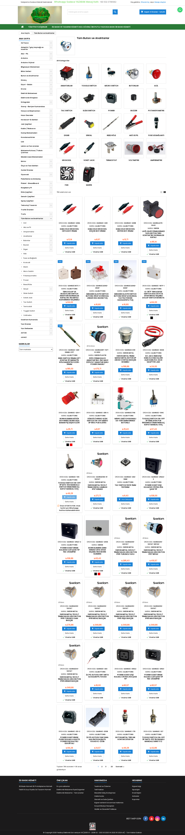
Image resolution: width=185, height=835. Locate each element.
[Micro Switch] (111, 74)
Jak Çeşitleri (26, 124)
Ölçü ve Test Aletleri (29, 166)
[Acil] (156, 74)
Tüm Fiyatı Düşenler (37, 27)
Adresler (135, 796)
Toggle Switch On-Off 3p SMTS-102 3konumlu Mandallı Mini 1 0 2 (153, 739)
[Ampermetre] (156, 148)
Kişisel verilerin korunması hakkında (108, 802)
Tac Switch (27, 302)
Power (26, 280)
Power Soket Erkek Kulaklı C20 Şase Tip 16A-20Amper (153, 677)
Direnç (24, 80)
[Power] (111, 98)
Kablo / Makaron (28, 128)
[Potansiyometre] (156, 98)
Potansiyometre (29, 275)
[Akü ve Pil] (134, 123)
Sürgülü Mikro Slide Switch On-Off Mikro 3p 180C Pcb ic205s (97, 420)
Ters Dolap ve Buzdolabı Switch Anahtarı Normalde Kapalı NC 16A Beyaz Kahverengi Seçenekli (69, 295)
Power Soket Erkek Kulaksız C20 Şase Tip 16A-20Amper (69, 550)
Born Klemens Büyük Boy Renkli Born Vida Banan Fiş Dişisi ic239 (69, 420)
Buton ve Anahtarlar (30, 76)
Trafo (23, 214)
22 (112, 766)
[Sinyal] (89, 123)
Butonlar (26, 240)
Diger (25, 249)
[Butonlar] (134, 74)
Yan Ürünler (26, 324)
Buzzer (26, 245)
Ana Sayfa (24, 38)
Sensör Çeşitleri (28, 196)
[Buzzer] (134, 98)
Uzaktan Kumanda (29, 319)
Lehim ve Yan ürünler (30, 146)
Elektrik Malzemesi (29, 93)
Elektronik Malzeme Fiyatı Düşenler (71, 789)
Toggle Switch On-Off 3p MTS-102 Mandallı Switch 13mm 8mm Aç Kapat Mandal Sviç (69, 486)
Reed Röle (27, 284)
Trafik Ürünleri (27, 209)
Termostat (27, 306)
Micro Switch (28, 271)
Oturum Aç (145, 2)
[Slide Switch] (89, 98)
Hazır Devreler (27, 115)
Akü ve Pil (27, 227)
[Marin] (89, 173)
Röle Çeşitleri (26, 192)
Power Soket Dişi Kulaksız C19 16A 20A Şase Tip (153, 487)
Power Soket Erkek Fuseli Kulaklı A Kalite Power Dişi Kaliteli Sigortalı (69, 740)
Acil (24, 223)
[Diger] (67, 123)
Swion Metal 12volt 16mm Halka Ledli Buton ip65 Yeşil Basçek (125, 616)
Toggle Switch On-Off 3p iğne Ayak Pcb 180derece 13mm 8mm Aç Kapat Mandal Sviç (153, 421)
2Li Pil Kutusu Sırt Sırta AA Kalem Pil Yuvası (97, 676)
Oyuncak (25, 174)
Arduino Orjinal (27, 62)
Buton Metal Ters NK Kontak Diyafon (125, 738)
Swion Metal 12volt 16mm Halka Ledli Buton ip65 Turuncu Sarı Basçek (69, 617)
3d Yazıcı (25, 43)
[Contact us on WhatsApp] (179, 9)
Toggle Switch (29, 311)
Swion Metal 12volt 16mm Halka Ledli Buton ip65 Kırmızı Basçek (69, 679)
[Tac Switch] (67, 98)
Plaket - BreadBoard (30, 183)
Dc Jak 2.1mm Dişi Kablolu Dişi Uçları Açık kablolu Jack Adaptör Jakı (153, 359)
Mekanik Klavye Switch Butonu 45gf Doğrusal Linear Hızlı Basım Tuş (97, 296)
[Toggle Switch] (89, 74)
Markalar (24, 343)
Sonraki (120, 766)
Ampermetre (28, 231)
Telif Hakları (99, 789)
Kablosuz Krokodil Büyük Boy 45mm (125, 230)
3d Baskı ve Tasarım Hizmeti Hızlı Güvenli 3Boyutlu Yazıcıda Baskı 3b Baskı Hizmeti (91, 27)
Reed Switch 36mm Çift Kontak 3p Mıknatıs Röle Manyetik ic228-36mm (69, 361)
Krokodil (26, 262)
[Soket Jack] (89, 148)
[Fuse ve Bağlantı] (156, 123)
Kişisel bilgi (136, 786)
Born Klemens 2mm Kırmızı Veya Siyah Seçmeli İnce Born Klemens (97, 551)
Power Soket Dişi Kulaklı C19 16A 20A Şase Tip (125, 677)
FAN (24, 253)
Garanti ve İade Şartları (103, 799)
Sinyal (25, 289)
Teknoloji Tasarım (29, 205)
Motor (23, 161)
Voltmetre (27, 315)
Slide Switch (28, 293)
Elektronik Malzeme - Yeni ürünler (70, 793)
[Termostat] (111, 148)
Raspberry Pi (26, 188)
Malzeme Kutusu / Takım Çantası (32, 151)
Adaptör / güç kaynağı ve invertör (32, 48)
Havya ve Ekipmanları (30, 111)
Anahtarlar (27, 236)
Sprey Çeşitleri (27, 201)
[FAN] (67, 173)
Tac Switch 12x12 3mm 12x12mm (125, 486)
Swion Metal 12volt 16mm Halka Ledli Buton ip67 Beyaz (153, 552)
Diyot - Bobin (26, 84)
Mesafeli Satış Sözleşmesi (104, 793)
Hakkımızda (99, 796)
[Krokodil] (67, 148)
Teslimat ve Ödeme (102, 786)
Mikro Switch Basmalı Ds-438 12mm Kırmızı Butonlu (125, 420)
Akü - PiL (24, 54)
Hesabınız (137, 780)
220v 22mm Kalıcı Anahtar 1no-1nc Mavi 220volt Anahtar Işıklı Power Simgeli (97, 361)
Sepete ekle (69, 243)
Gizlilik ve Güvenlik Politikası (105, 809)
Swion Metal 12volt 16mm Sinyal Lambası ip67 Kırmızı (97, 487)
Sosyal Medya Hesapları (104, 806)
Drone (23, 89)
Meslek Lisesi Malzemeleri (32, 157)
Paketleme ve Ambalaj (31, 179)
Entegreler (25, 102)
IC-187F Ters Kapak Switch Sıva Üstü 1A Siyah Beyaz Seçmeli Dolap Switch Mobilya (153, 294)
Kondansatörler (28, 137)
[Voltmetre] (134, 148)
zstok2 (24, 337)
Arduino (24, 58)
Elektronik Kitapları (29, 98)
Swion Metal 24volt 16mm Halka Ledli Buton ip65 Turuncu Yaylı (125, 552)
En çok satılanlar (63, 786)
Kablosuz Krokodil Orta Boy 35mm (69, 230)
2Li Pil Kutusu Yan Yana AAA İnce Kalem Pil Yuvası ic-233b (97, 739)
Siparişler (136, 789)
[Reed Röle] (111, 123)
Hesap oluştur (160, 2)
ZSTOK (24, 333)
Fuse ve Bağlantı (30, 258)
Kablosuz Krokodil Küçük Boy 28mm (97, 230)
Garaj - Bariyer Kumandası (33, 106)
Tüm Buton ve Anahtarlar (32, 218)
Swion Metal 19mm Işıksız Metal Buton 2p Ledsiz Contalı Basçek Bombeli (125, 359)
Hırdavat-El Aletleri (29, 120)
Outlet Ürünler (27, 170)
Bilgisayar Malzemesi (30, 67)
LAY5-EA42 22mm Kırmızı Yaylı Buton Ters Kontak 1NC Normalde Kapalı (153, 234)
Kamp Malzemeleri (29, 133)
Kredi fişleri (136, 793)
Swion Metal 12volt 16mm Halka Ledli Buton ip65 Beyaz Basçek (97, 616)
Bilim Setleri (26, 71)
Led (22, 142)
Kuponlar (136, 799)
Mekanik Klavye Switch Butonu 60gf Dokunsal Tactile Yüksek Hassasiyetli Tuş (125, 297)
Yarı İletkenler (27, 328)
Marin (25, 267)
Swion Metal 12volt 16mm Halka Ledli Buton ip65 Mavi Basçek (153, 616)
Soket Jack (27, 297)
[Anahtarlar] (67, 74)
